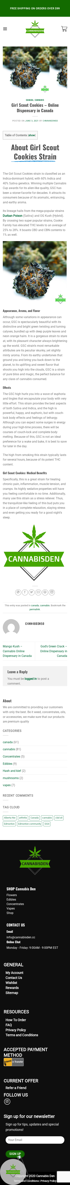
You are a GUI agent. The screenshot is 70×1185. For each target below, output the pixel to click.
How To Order (16, 1020)
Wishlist (11, 983)
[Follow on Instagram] (7, 1101)
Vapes (11, 908)
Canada (35, 817)
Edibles (7, 764)
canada (29, 99)
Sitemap (12, 993)
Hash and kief (12, 771)
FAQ (9, 1025)
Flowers (12, 895)
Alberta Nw (9, 817)
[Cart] (64, 29)
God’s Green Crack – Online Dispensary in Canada (53, 651)
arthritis (23, 817)
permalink (34, 609)
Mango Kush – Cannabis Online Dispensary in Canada (17, 651)
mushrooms (11, 778)
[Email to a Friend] (38, 592)
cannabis (39, 99)
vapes (7, 785)
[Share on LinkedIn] (52, 592)
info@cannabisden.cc (21, 937)
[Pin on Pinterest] (45, 592)
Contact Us (14, 978)
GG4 (47, 823)
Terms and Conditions (22, 1035)
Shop (10, 913)
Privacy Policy (16, 1030)
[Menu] (5, 28)
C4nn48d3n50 (50, 121)
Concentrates (11, 756)
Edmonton (9, 823)
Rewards (12, 988)
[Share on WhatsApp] (18, 592)
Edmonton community (29, 823)
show (32, 135)
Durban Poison (12, 215)
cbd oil (58, 817)
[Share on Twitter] (32, 592)
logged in (31, 678)
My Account (14, 973)
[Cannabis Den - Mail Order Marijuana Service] (35, 29)
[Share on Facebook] (25, 592)
